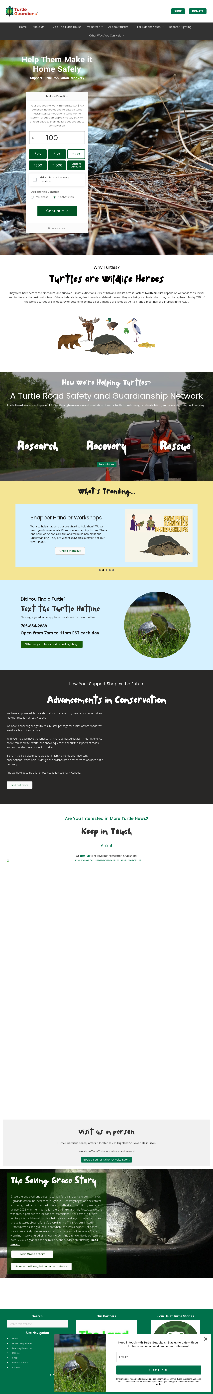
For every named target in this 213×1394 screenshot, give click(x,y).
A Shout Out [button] (100, 575)
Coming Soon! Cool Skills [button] (110, 575)
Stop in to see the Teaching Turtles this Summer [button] (106, 575)
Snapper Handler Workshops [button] (103, 575)
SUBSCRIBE (158, 1370)
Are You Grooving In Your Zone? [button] (113, 575)
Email (123, 1357)
